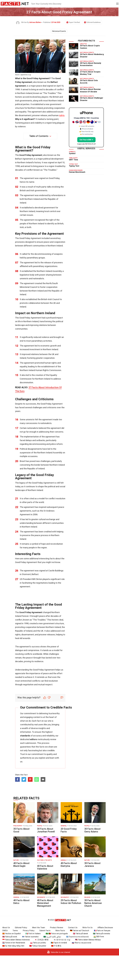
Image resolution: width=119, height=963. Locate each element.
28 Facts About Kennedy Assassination (90, 64)
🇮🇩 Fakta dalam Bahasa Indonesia (16, 940)
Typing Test (74, 166)
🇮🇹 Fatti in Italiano (33, 933)
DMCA (5, 930)
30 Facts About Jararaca (92, 864)
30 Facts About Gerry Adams (92, 830)
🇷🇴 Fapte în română (59, 943)
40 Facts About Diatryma (69, 864)
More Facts (60, 930)
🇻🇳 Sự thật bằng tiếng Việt (13, 946)
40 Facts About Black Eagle (21, 864)
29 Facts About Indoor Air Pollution (71, 901)
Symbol (72, 153)
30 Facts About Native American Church (93, 903)
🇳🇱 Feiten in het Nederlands (13, 943)
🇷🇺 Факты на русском (81, 943)
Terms (15, 930)
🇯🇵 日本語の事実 (42, 940)
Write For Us (87, 927)
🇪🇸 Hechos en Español (11, 933)
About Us (6, 927)
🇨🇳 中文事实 (56, 946)
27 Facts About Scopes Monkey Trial (90, 73)
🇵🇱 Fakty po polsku (38, 943)
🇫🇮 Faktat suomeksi (30, 937)
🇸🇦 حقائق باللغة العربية (52, 937)
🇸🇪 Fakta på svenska (101, 933)
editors (33, 739)
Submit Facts (44, 930)
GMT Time (73, 160)
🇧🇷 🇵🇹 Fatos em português (57, 933)
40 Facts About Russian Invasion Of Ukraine (90, 90)
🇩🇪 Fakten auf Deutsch (79, 930)
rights (61, 115)
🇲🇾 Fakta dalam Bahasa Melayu (88, 940)
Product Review (56, 927)
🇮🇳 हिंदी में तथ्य (99, 937)
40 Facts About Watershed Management (45, 903)
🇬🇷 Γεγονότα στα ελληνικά (77, 937)
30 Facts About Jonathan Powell (46, 830)
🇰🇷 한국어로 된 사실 (62, 940)
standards (25, 735)
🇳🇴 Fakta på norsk (9, 937)
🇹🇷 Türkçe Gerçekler (37, 946)
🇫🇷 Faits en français (102, 930)
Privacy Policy (28, 930)
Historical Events (59, 31)
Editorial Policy (21, 927)
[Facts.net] (15, 4)
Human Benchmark (77, 172)
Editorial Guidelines (94, 22)
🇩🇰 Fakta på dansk (80, 933)
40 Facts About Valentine (45, 867)
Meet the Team (38, 927)
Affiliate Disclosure (105, 927)
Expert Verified (74, 22)
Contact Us (72, 927)
